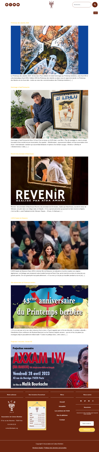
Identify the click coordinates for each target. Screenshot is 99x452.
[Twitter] (14, 4)
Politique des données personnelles (55, 448)
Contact (62, 420)
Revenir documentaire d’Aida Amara (22, 154)
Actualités (62, 406)
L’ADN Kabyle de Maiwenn (19, 218)
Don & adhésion (62, 415)
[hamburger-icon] (95, 13)
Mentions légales (37, 448)
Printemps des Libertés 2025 (20, 23)
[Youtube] (18, 4)
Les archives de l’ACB (62, 411)
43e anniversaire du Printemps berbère (23, 282)
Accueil (62, 402)
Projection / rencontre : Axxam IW (21, 341)
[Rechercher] (95, 4)
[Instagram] (10, 4)
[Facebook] (6, 4)
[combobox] (81, 4)
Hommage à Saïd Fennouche (20, 87)
